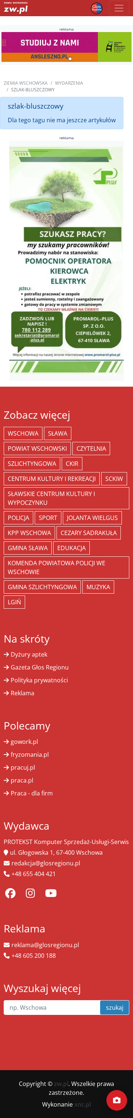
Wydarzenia (69, 83)
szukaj (114, 1007)
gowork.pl (24, 742)
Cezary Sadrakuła (89, 533)
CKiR (72, 464)
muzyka (98, 587)
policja (18, 518)
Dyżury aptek (29, 654)
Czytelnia (91, 448)
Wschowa (23, 433)
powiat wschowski (37, 448)
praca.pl (22, 780)
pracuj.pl (23, 767)
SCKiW (114, 479)
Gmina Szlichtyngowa (42, 587)
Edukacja (71, 548)
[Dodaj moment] (116, 1100)
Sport (48, 518)
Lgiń (14, 602)
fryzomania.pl (30, 754)
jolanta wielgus (92, 518)
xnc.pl (82, 1104)
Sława (57, 433)
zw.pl (61, 1084)
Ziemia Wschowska (26, 83)
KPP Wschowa (29, 533)
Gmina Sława (28, 548)
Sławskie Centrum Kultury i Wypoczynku (51, 498)
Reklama (22, 693)
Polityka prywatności (39, 680)
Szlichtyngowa (32, 464)
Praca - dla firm (32, 793)
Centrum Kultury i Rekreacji (52, 479)
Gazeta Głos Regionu (40, 667)
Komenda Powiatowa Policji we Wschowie (56, 567)
